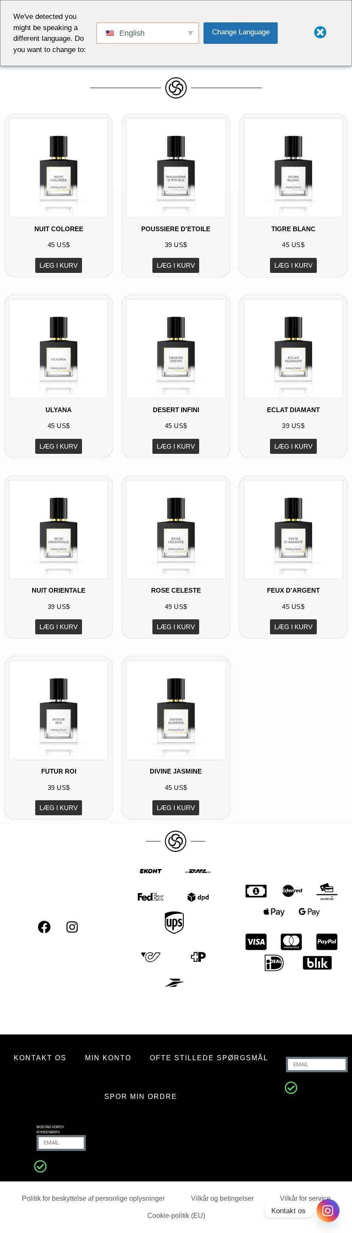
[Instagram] (72, 927)
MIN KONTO (108, 1058)
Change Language (241, 32)
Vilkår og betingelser (222, 1198)
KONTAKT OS (40, 1058)
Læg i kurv (58, 265)
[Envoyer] (291, 1087)
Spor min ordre (140, 1096)
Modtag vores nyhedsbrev (50, 1129)
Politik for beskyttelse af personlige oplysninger (93, 1198)
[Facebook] (44, 927)
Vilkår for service (305, 1198)
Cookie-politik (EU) (176, 1215)
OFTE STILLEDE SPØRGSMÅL (209, 1058)
